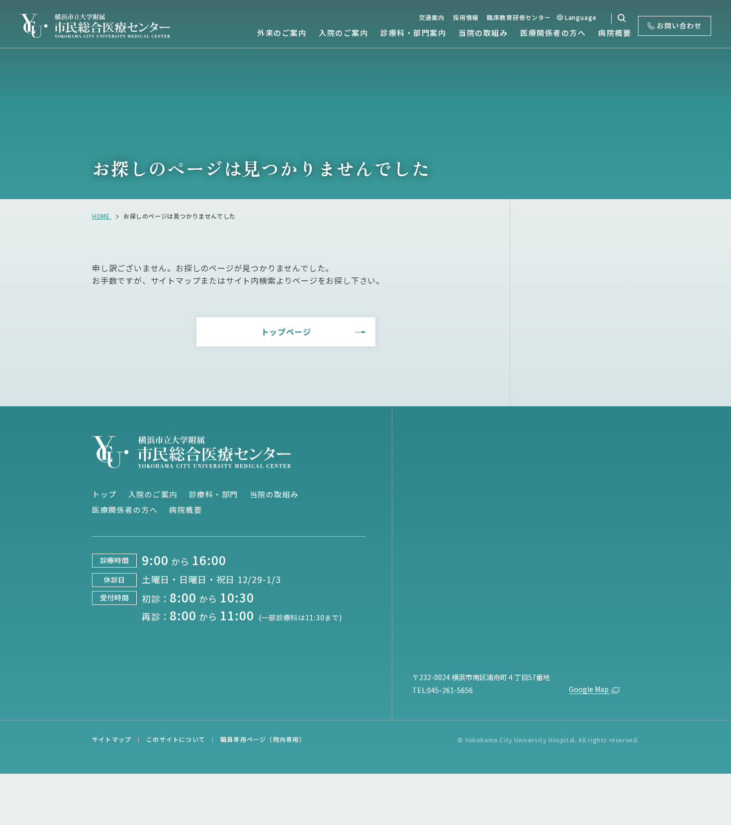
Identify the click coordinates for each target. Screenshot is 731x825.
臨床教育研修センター (518, 17)
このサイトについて (175, 739)
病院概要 (185, 509)
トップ (104, 494)
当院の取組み (274, 494)
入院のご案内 (153, 494)
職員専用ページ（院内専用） (263, 739)
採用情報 (465, 17)
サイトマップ (111, 739)
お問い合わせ (679, 25)
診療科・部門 (213, 494)
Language (581, 17)
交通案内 (432, 17)
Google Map (589, 689)
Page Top (687, 393)
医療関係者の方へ (125, 509)
